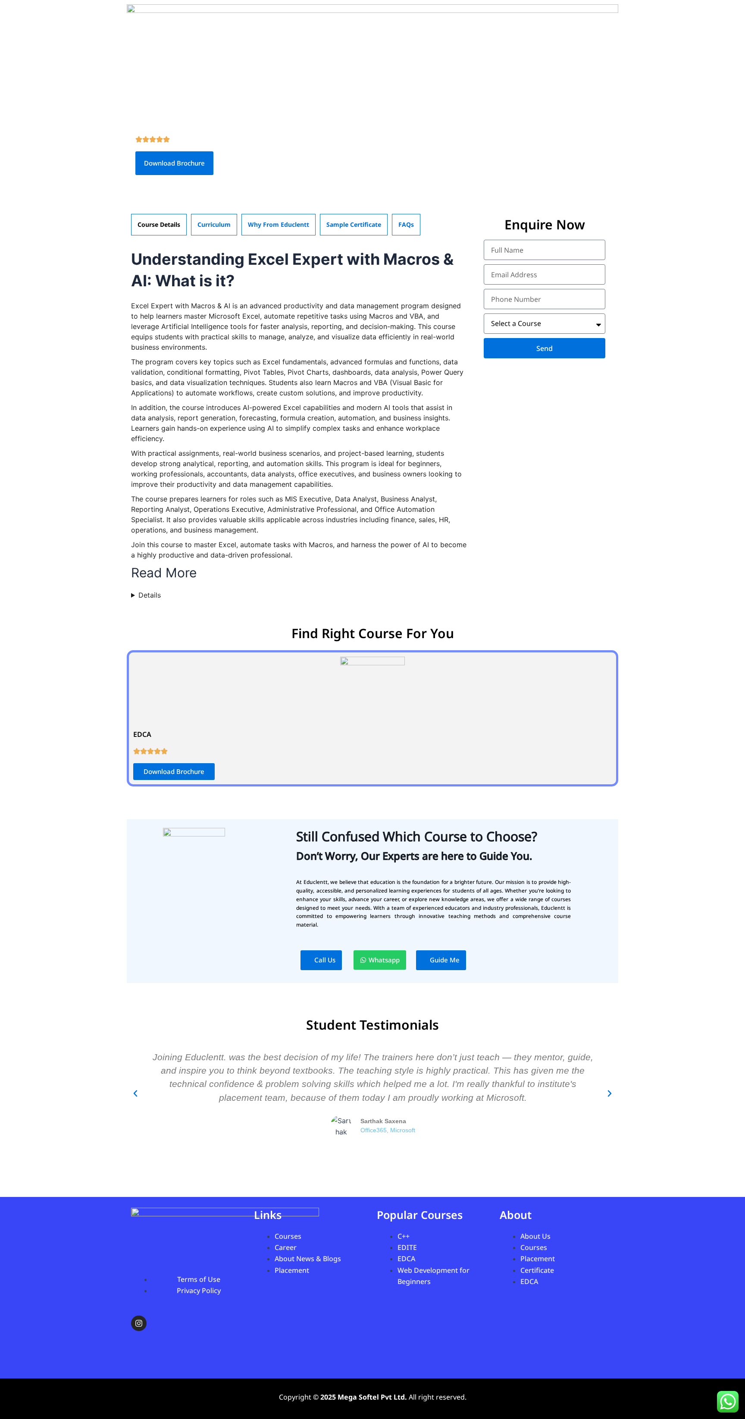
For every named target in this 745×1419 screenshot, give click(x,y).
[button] (135, 1093)
